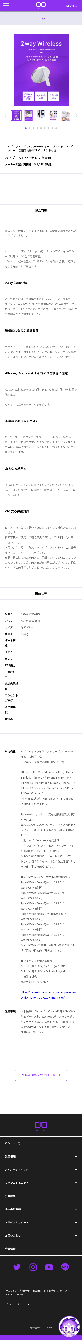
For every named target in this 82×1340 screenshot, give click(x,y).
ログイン (72, 6)
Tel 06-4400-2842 (15, 1294)
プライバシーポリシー (15, 1304)
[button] (69, 1326)
